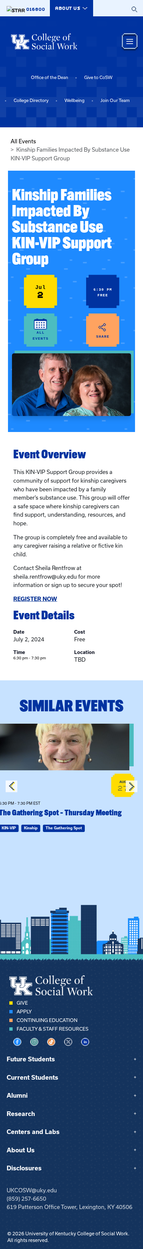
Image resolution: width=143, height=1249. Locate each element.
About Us (21, 1150)
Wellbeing (74, 100)
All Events (23, 141)
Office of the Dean (49, 77)
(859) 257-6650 (26, 1199)
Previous (11, 786)
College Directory (31, 100)
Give (22, 1003)
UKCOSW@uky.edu (32, 1190)
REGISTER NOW (35, 599)
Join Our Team (115, 100)
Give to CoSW (98, 77)
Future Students (31, 1059)
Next (131, 786)
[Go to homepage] (44, 41)
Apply (24, 1011)
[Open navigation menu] (129, 41)
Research (21, 1113)
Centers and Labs (33, 1131)
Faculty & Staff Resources (52, 1029)
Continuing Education (47, 1020)
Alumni (17, 1095)
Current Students (32, 1077)
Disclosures (24, 1168)
